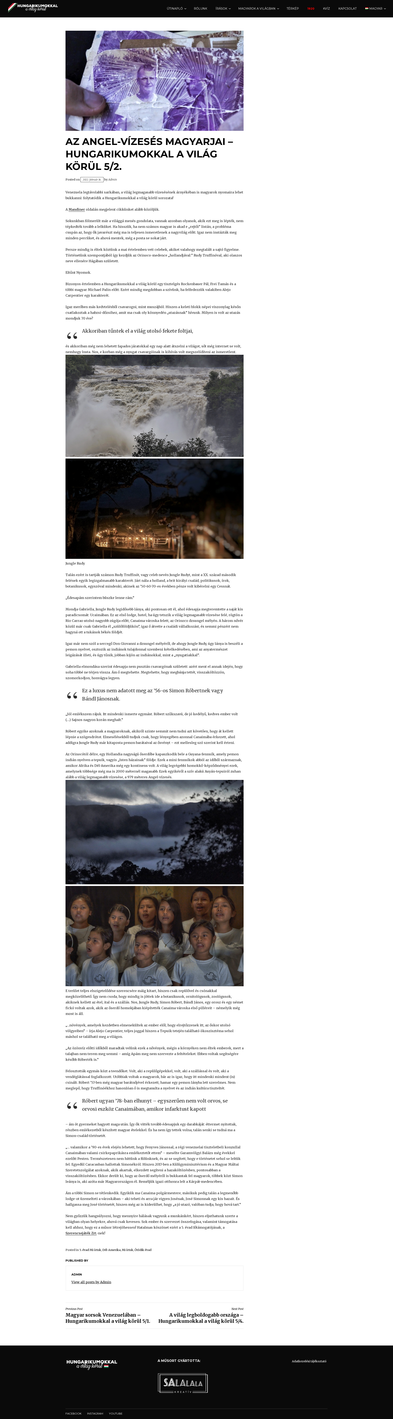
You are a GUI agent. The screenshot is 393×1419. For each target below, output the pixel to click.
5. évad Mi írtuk (90, 1250)
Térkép (293, 8)
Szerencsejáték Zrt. (81, 1233)
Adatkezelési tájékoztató (309, 1361)
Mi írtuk (127, 1250)
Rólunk (200, 8)
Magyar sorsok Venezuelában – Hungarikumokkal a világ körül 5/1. (108, 1315)
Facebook (73, 1413)
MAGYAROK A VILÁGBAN (257, 8)
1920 (310, 8)
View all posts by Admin (91, 1282)
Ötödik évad (142, 1250)
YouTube (115, 1413)
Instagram (95, 1413)
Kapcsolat (347, 8)
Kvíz (326, 8)
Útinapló (175, 8)
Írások (221, 8)
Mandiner (77, 209)
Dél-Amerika (111, 1250)
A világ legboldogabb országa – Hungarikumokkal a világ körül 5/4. (201, 1315)
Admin (112, 179)
